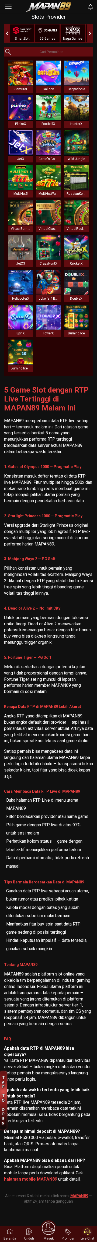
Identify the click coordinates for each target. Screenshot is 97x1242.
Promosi (68, 1238)
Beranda (10, 1238)
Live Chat (87, 1238)
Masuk (49, 1238)
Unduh (29, 1238)
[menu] (8, 6)
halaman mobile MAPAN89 (30, 1179)
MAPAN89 (79, 1196)
